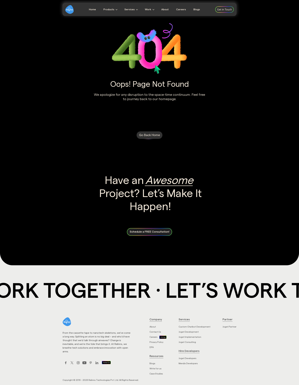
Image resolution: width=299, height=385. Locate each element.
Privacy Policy (156, 342)
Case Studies (156, 374)
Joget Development (189, 332)
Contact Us (155, 332)
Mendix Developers (188, 363)
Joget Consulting (187, 342)
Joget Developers (187, 358)
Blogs (196, 9)
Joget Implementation (190, 337)
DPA (152, 347)
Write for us (155, 369)
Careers (181, 9)
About (165, 9)
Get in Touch (224, 9)
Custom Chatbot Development (194, 327)
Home (92, 9)
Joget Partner (229, 327)
